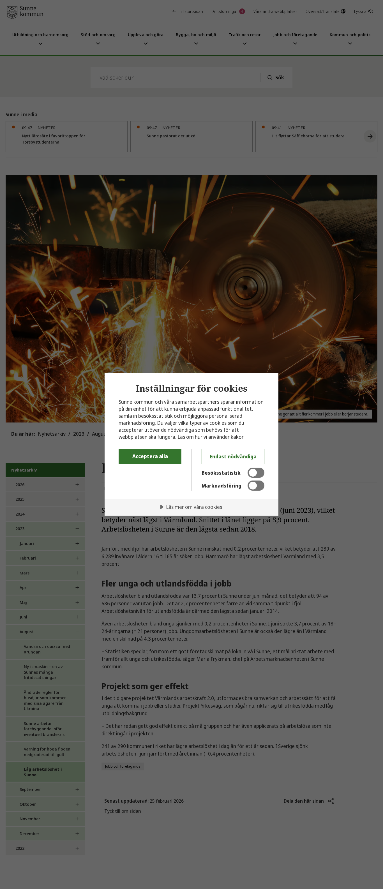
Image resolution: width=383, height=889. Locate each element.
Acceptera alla (150, 456)
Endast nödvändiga (233, 456)
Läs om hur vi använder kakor (210, 436)
